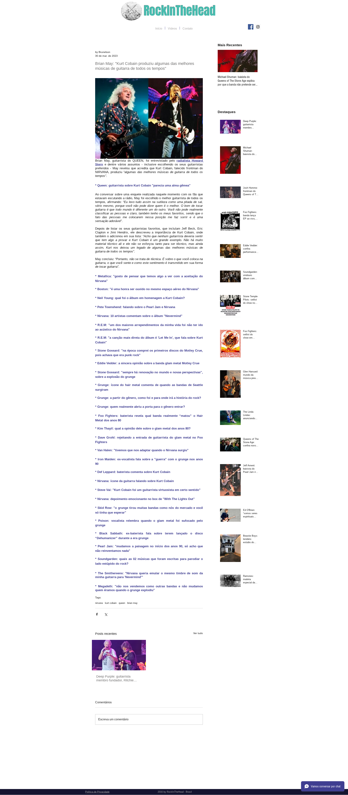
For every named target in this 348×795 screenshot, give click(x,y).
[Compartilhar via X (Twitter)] (105, 614)
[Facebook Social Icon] (250, 27)
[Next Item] (251, 61)
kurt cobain (111, 603)
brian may (132, 603)
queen (122, 603)
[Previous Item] (223, 61)
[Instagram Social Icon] (258, 27)
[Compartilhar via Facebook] (97, 614)
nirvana (99, 603)
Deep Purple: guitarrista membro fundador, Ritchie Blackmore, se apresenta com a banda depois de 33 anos (117, 678)
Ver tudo (198, 633)
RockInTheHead (180, 11)
